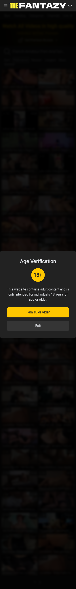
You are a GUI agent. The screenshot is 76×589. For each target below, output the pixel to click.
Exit (38, 326)
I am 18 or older (38, 312)
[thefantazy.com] (38, 6)
